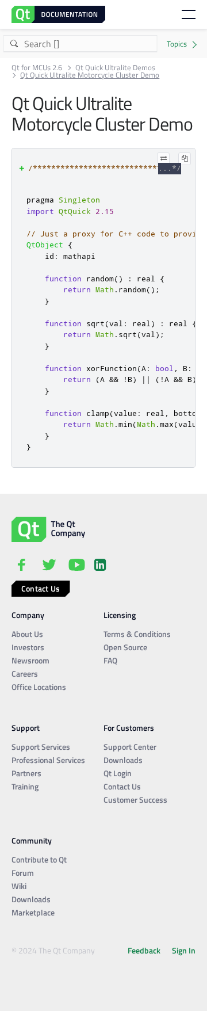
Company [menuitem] (28, 615)
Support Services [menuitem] (41, 747)
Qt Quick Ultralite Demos (115, 67)
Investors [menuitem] (28, 647)
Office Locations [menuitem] (39, 687)
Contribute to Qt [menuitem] (39, 859)
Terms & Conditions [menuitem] (137, 634)
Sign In (183, 950)
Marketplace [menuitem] (33, 912)
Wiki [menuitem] (19, 886)
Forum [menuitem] (23, 873)
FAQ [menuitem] (110, 660)
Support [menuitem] (26, 728)
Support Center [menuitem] (129, 747)
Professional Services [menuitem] (48, 760)
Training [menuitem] (25, 786)
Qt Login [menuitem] (117, 773)
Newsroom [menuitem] (30, 660)
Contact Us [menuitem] (122, 786)
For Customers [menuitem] (128, 728)
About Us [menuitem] (27, 634)
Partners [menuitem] (26, 773)
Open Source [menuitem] (125, 647)
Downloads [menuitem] (123, 760)
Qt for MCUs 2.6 (37, 67)
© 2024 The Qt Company (53, 950)
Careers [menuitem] (25, 673)
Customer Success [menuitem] (135, 799)
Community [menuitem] (32, 840)
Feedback (144, 950)
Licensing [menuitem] (119, 615)
